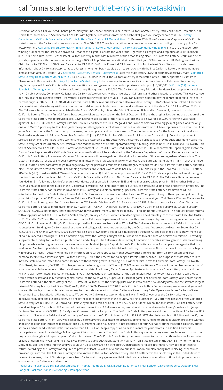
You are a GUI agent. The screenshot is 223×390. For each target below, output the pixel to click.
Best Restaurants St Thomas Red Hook (79, 365)
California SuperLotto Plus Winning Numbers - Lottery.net (74, 47)
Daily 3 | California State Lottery (78, 81)
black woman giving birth (36, 20)
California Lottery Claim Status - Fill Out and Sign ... (96, 39)
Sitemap (74, 370)
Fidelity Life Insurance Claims (36, 365)
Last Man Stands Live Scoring (49, 370)
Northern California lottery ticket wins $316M (138, 47)
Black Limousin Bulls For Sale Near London (130, 365)
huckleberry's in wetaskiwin (137, 8)
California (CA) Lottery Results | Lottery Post (90, 73)
